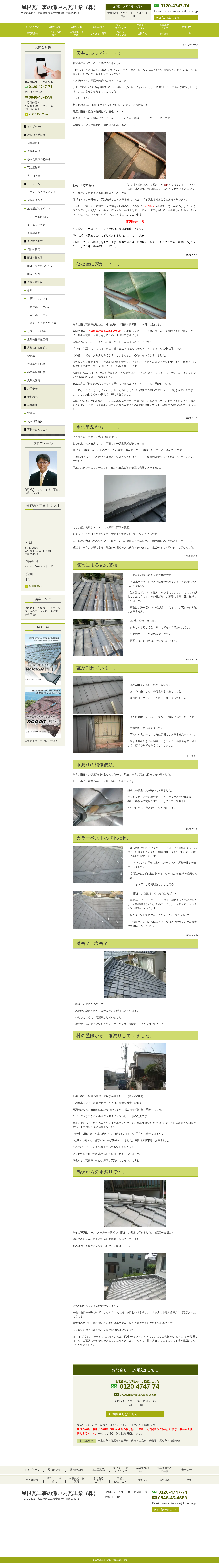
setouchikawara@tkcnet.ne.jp (181, 11)
